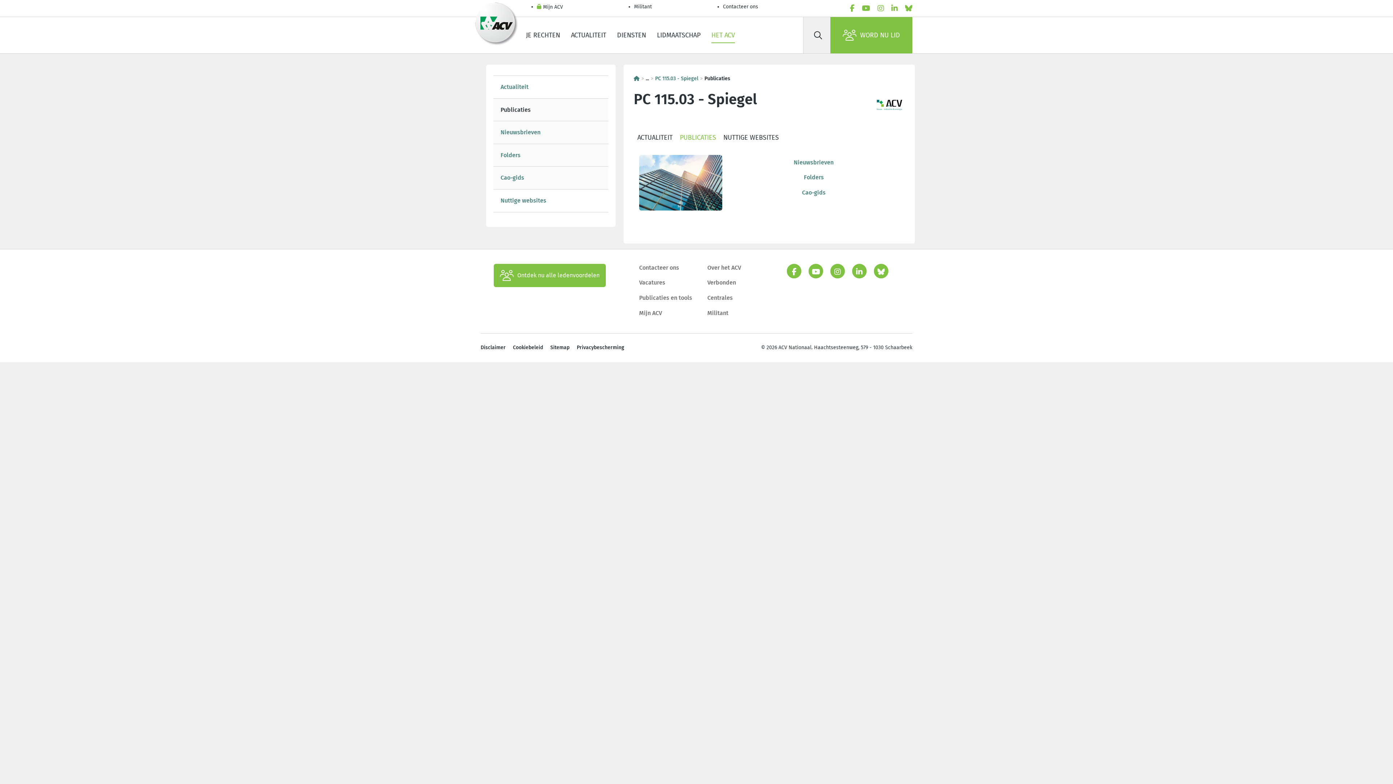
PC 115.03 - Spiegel (676, 78)
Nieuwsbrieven (521, 132)
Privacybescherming (600, 347)
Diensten (631, 35)
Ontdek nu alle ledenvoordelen (558, 275)
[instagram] (881, 8)
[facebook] (852, 8)
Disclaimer (493, 347)
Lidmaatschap (678, 35)
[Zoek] (818, 35)
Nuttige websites (523, 200)
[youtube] (866, 8)
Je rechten (543, 35)
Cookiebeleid (528, 347)
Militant (643, 7)
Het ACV (723, 35)
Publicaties (516, 109)
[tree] (550, 143)
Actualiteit (588, 35)
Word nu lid (880, 35)
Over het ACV (724, 267)
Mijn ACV (553, 7)
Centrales (720, 297)
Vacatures (652, 282)
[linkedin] (894, 8)
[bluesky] (908, 8)
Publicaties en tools (665, 297)
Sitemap (560, 347)
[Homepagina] (637, 78)
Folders (511, 155)
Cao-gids (512, 177)
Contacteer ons (740, 7)
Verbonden (721, 282)
